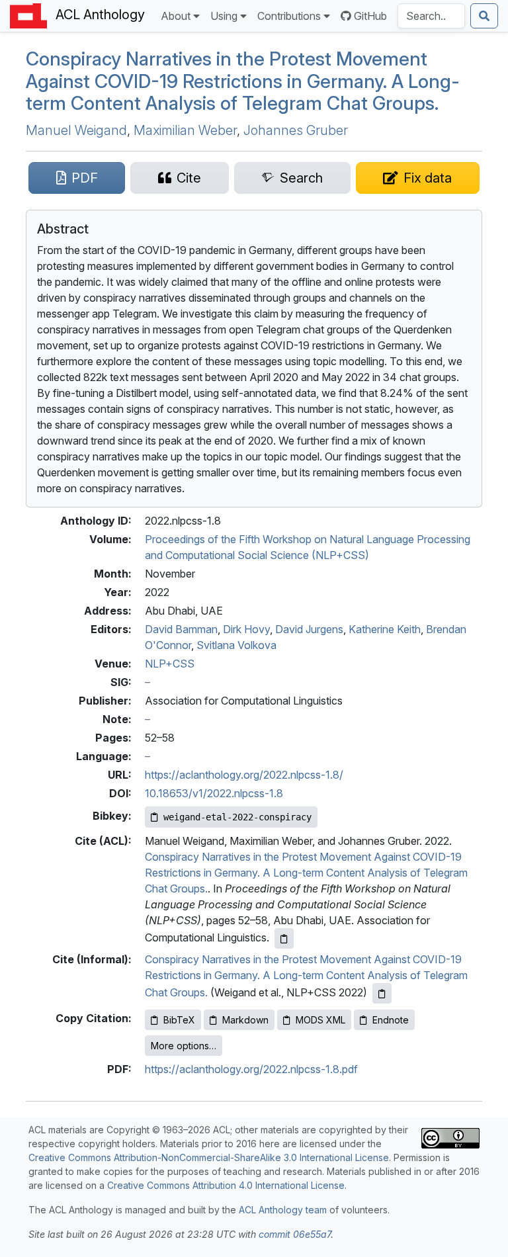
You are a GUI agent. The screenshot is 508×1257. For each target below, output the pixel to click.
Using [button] (223, 15)
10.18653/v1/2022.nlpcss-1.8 (214, 793)
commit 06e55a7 (295, 1234)
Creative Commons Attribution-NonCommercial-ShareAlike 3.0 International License (208, 1157)
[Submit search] (484, 15)
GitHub (370, 15)
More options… (183, 1045)
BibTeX (179, 1019)
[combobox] (431, 15)
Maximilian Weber (185, 130)
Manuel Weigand (76, 130)
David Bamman (181, 629)
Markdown (245, 1019)
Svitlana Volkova (236, 645)
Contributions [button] (289, 15)
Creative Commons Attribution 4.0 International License (226, 1185)
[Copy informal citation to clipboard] (382, 993)
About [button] (175, 15)
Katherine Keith (385, 629)
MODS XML (320, 1019)
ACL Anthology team (283, 1209)
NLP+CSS (169, 663)
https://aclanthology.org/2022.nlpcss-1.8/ (244, 774)
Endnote (390, 1019)
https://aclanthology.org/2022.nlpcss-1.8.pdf (251, 1069)
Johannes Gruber (295, 130)
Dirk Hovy (246, 629)
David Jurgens (309, 629)
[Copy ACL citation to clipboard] (284, 938)
